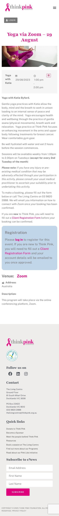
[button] (54, 7)
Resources (11, 440)
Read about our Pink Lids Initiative (21, 452)
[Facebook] (10, 374)
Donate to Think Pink (15, 429)
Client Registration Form (26, 217)
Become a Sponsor (15, 433)
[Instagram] (26, 374)
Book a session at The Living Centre (22, 445)
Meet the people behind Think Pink (22, 437)
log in (19, 239)
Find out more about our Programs (22, 449)
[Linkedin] (18, 374)
